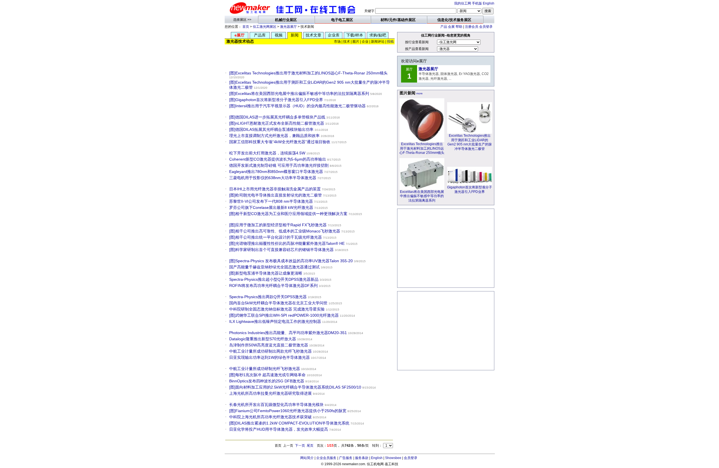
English (488, 3)
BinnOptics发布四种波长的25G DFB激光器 (266, 381)
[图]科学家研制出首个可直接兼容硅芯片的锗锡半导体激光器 (281, 249)
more (419, 93)
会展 (451, 27)
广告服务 (345, 458)
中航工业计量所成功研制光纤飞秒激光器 (264, 368)
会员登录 (486, 27)
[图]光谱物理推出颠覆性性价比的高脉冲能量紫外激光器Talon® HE (287, 243)
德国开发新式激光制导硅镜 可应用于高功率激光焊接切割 (279, 165)
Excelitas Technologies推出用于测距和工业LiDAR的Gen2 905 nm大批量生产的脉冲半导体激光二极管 (469, 142)
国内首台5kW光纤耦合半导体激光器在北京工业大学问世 (278, 303)
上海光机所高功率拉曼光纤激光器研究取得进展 (270, 393)
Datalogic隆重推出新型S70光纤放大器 (262, 339)
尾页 (310, 446)
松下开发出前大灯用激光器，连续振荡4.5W (267, 153)
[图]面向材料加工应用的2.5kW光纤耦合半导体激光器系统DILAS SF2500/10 (295, 387)
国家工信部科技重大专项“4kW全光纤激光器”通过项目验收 (279, 142)
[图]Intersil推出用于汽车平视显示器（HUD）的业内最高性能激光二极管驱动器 (297, 106)
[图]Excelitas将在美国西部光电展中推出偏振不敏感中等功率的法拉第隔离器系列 (299, 93)
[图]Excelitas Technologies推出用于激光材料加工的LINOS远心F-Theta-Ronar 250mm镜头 (308, 73)
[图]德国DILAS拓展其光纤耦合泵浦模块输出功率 (271, 129)
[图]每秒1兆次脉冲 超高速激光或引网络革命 (267, 375)
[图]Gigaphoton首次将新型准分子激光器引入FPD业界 (276, 99)
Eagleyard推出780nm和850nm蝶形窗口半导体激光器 (276, 171)
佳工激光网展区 (264, 27)
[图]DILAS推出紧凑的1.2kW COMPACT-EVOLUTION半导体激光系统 (289, 423)
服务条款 (361, 458)
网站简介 (307, 458)
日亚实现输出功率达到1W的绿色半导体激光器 (269, 357)
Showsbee (393, 458)
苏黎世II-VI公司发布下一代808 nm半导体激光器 (271, 201)
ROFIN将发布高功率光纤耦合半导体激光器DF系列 (273, 285)
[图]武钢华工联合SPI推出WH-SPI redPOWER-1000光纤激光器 (284, 315)
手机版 (477, 3)
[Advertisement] (310, 56)
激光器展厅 (288, 27)
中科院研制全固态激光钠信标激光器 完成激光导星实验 (277, 309)
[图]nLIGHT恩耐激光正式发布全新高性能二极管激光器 (276, 123)
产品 (443, 27)
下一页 (300, 446)
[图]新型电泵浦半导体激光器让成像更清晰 (265, 273)
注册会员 (471, 27)
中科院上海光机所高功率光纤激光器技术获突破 (270, 417)
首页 (245, 27)
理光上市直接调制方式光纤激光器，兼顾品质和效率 (274, 135)
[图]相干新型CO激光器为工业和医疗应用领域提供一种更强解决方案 (288, 213)
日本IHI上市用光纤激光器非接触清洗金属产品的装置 (275, 189)
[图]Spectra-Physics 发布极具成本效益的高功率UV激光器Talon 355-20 (291, 261)
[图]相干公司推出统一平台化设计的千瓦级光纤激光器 (275, 237)
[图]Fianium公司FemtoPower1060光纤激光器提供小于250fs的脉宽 (287, 410)
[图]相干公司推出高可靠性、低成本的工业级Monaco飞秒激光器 (284, 231)
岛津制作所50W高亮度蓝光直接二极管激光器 (268, 345)
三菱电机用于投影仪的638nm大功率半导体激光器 (272, 177)
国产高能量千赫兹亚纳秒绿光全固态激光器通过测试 (274, 267)
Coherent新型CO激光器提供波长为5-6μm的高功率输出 (277, 159)
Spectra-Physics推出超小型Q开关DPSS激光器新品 (273, 279)
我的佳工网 (462, 3)
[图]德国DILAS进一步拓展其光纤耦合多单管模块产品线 (277, 117)
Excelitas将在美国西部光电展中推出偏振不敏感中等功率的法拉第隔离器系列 (422, 196)
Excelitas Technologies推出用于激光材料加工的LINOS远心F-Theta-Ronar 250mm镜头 (421, 148)
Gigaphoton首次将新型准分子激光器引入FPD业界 (469, 189)
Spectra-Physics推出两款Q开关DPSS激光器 (268, 297)
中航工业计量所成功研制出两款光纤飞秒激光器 (270, 351)
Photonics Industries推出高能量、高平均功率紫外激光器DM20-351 (288, 332)
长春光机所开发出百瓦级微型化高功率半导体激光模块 (276, 404)
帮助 (459, 27)
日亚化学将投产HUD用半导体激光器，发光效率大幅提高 (278, 429)
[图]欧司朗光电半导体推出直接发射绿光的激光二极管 (275, 195)
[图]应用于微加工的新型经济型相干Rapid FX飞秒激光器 (278, 225)
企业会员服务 (326, 458)
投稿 (390, 42)
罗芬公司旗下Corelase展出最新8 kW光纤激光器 (271, 207)
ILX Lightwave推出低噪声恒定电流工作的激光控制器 (275, 321)
